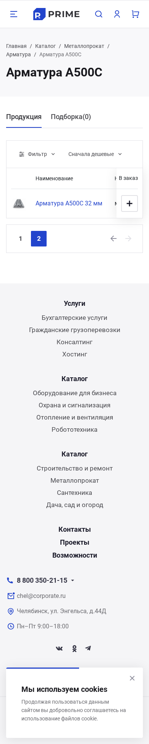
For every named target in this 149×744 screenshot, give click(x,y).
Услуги (74, 303)
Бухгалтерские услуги (74, 317)
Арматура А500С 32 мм (69, 203)
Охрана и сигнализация (74, 405)
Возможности (74, 555)
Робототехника (74, 429)
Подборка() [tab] (71, 117)
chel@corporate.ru (41, 595)
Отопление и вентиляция (74, 417)
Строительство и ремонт (75, 468)
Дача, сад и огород (74, 505)
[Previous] (113, 238)
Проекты (74, 542)
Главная (16, 46)
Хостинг (74, 354)
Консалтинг (74, 342)
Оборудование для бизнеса (75, 393)
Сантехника (74, 492)
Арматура (18, 54)
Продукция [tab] (24, 117)
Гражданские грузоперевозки (74, 330)
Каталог (45, 46)
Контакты (74, 529)
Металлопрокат (84, 46)
